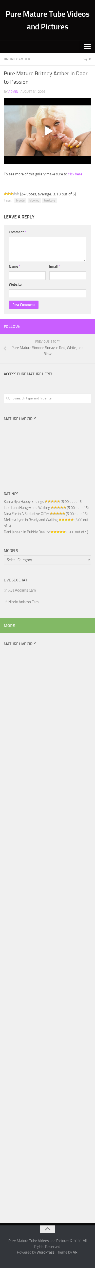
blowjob (34, 200)
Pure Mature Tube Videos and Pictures (48, 20)
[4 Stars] (14, 193)
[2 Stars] (8, 193)
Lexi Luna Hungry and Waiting (27, 507)
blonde (20, 200)
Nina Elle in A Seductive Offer (26, 513)
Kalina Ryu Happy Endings (24, 501)
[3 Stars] (11, 193)
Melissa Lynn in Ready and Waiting (31, 520)
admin (13, 92)
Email (54, 266)
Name (14, 266)
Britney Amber (17, 59)
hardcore (49, 200)
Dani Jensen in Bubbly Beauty (27, 532)
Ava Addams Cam (22, 590)
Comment (17, 232)
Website (15, 284)
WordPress (45, 1252)
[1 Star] (5, 193)
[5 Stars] (17, 193)
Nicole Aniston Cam (23, 602)
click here (75, 174)
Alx (75, 1252)
